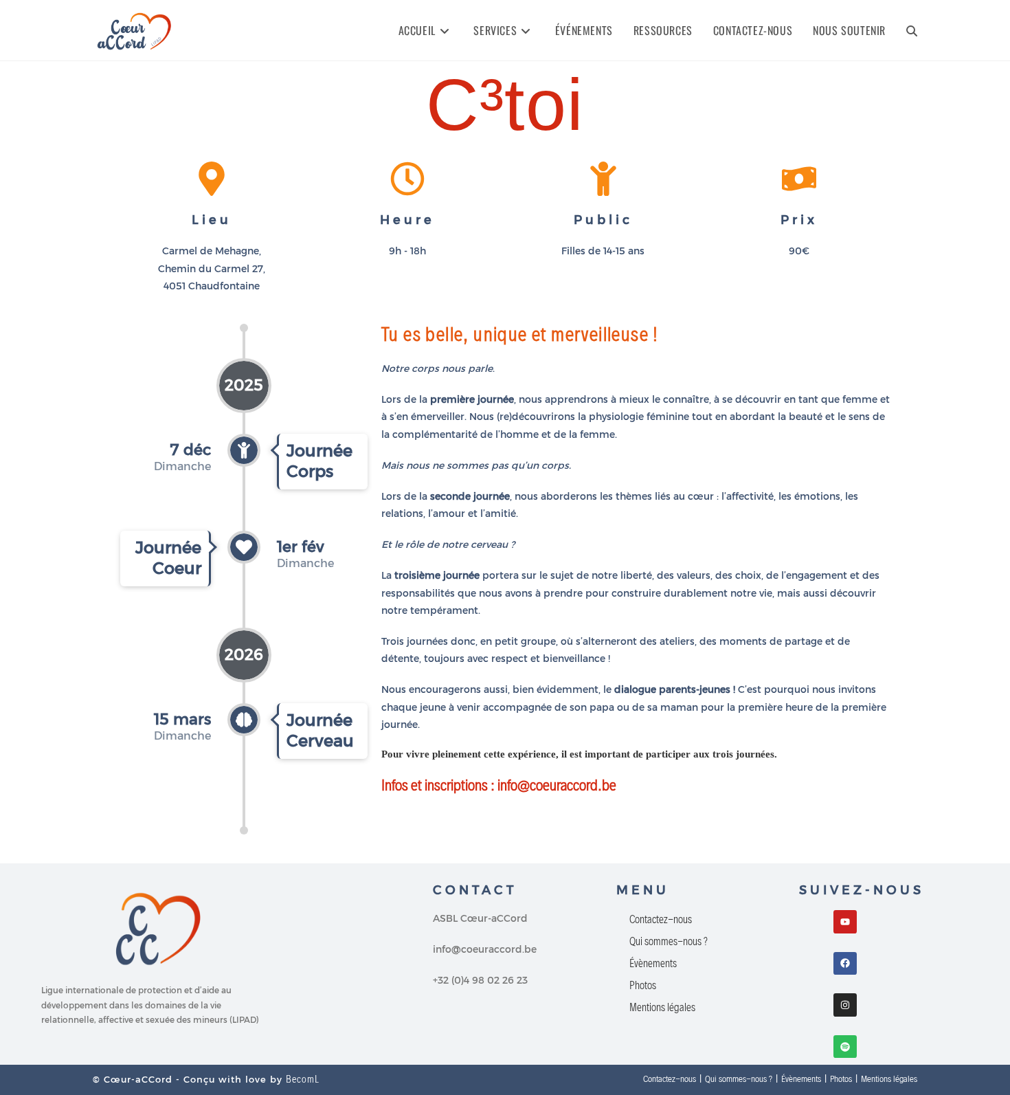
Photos (642, 985)
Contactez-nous (660, 919)
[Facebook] (845, 963)
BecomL (302, 1079)
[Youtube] (845, 921)
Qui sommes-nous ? (668, 941)
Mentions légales (662, 1007)
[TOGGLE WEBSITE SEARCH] (912, 30)
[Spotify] (845, 1047)
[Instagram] (845, 1005)
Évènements (653, 963)
